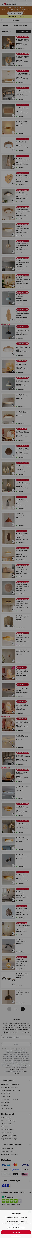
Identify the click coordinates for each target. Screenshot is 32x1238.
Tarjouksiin (16, 1232)
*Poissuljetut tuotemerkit (16, 1236)
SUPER (16, 1228)
